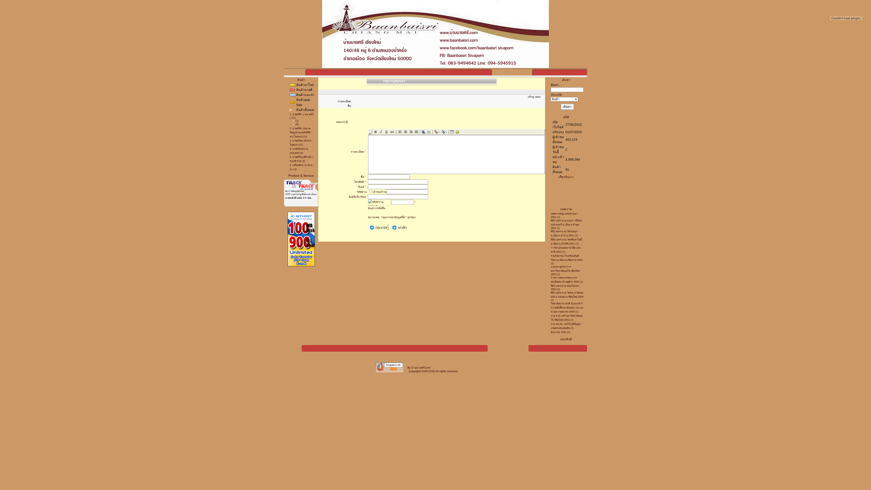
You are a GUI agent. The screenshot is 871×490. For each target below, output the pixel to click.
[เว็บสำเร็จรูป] (390, 372)
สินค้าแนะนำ (305, 95)
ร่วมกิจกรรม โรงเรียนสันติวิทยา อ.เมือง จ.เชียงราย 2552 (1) (566, 260)
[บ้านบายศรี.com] (435, 67)
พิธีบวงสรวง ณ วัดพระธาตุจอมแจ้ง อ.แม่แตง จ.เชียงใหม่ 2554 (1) (567, 296)
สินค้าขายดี (304, 90)
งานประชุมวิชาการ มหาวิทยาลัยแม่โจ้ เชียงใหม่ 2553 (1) (565, 270)
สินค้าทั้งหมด (305, 110)
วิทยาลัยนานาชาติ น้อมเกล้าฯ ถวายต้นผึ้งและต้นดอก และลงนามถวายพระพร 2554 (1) (567, 307)
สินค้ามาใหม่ (305, 85)
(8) (297, 124)
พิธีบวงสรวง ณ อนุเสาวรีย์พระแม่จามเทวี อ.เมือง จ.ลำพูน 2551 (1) (567, 224)
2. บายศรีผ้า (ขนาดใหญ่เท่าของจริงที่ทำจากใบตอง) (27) (300, 132)
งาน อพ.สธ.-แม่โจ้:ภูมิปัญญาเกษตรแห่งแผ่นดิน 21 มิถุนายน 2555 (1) (566, 328)
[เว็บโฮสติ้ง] (301, 265)
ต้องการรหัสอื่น (376, 208)
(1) (297, 120)
